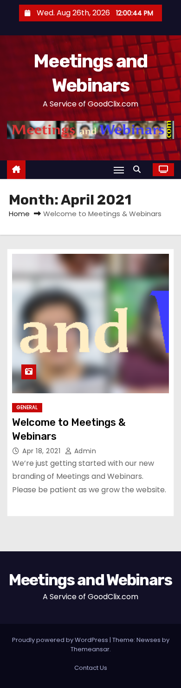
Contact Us (90, 667)
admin (84, 451)
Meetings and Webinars (90, 579)
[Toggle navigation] (119, 170)
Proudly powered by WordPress (61, 639)
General (27, 407)
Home (19, 213)
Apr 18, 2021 (42, 451)
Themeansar (90, 649)
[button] (139, 169)
